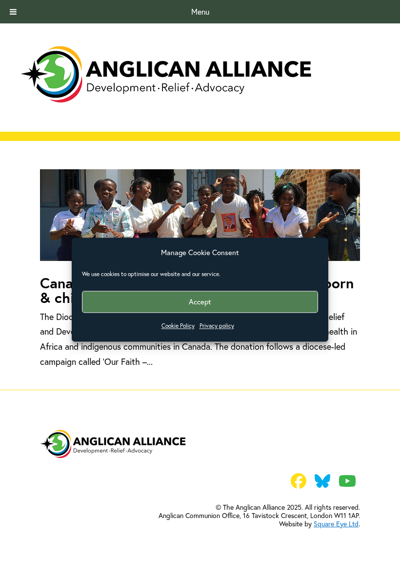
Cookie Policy (178, 326)
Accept (200, 301)
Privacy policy (217, 326)
